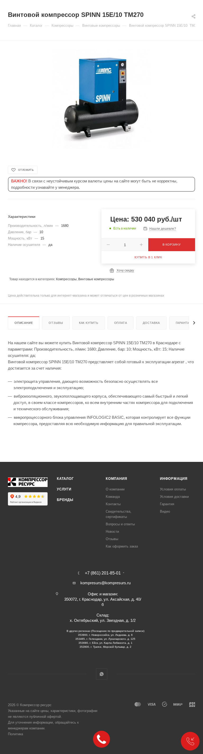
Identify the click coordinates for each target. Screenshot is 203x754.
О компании (115, 489)
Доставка (151, 322)
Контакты (113, 504)
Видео (165, 511)
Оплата (120, 322)
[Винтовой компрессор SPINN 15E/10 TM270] (101, 99)
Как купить (88, 322)
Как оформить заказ (122, 546)
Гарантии (184, 322)
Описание (24, 322)
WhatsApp (101, 674)
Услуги (64, 489)
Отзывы (56, 322)
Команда (113, 497)
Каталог (65, 479)
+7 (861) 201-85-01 (103, 573)
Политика (15, 734)
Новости (112, 532)
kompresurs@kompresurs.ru (105, 583)
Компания (116, 479)
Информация (173, 479)
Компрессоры (66, 279)
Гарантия (167, 504)
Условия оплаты (173, 489)
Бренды (65, 500)
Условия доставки (174, 497)
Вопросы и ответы (120, 524)
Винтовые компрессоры (96, 279)
